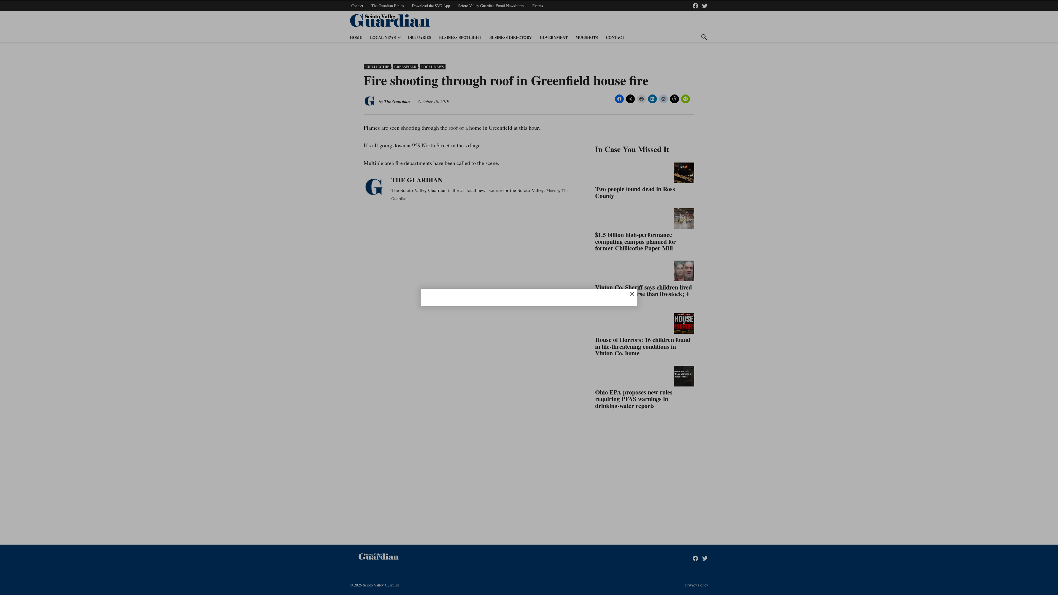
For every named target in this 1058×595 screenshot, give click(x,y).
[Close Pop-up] (632, 294)
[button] (529, 297)
